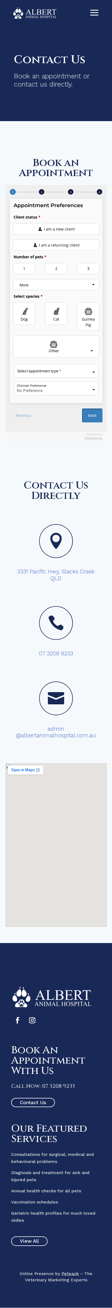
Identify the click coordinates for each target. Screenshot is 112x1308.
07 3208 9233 (56, 653)
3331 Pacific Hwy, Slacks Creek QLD (56, 575)
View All (29, 1241)
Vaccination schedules (34, 1202)
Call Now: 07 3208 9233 (43, 1086)
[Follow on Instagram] (32, 1020)
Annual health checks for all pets (46, 1190)
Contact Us (33, 1102)
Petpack (70, 1273)
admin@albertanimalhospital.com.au (56, 732)
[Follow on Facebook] (17, 1020)
